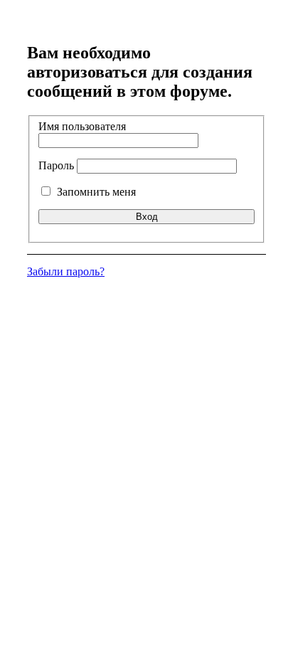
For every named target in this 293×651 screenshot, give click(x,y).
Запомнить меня (95, 192)
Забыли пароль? (66, 271)
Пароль (56, 165)
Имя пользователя (82, 126)
